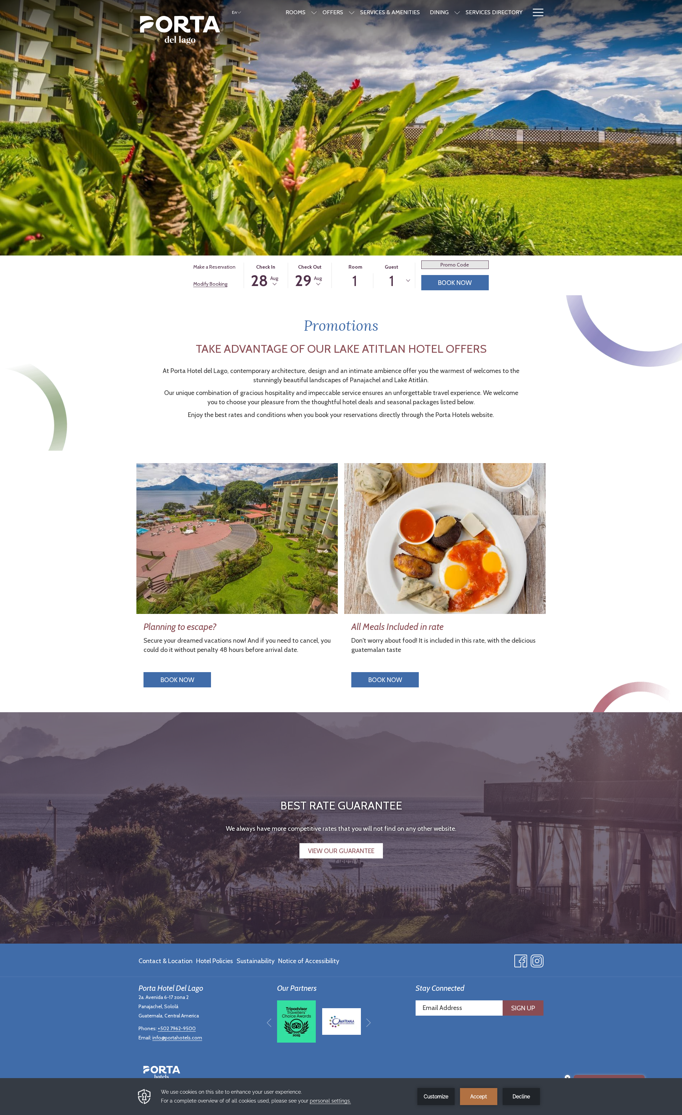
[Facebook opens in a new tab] (520, 959)
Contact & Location (166, 961)
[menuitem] (166, 961)
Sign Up (523, 1008)
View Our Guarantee (341, 851)
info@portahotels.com (177, 1037)
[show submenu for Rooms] (314, 12)
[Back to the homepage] (180, 30)
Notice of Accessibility (308, 961)
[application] (341, 1096)
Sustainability (256, 961)
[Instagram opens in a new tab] (537, 959)
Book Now (455, 283)
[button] (265, 275)
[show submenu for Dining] (457, 12)
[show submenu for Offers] (351, 12)
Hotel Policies (214, 961)
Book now (177, 680)
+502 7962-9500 (177, 1028)
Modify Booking (210, 284)
